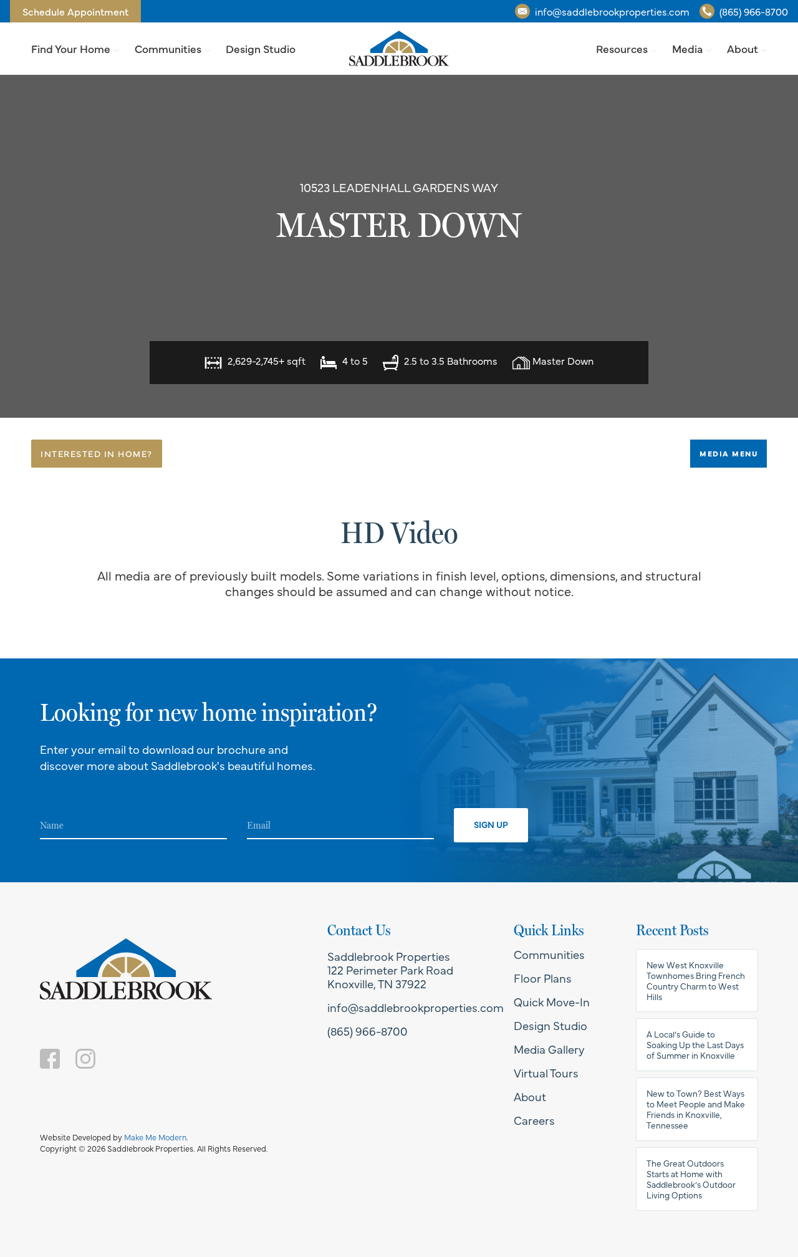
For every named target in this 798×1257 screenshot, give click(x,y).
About (742, 48)
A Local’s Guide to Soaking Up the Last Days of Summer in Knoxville (695, 1045)
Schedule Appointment (75, 11)
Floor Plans (543, 978)
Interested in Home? (97, 453)
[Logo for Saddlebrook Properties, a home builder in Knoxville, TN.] (399, 48)
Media (687, 48)
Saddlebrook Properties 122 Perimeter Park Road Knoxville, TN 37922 (390, 969)
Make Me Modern (155, 1137)
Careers (534, 1120)
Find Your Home (70, 48)
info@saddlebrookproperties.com (612, 11)
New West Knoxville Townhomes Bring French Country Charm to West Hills (696, 981)
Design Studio (261, 48)
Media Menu (728, 453)
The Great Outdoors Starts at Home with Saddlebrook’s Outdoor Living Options (691, 1179)
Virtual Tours (546, 1072)
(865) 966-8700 (753, 11)
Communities (168, 48)
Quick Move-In (552, 1001)
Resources (622, 48)
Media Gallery (549, 1049)
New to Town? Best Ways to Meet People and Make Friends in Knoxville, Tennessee (696, 1109)
